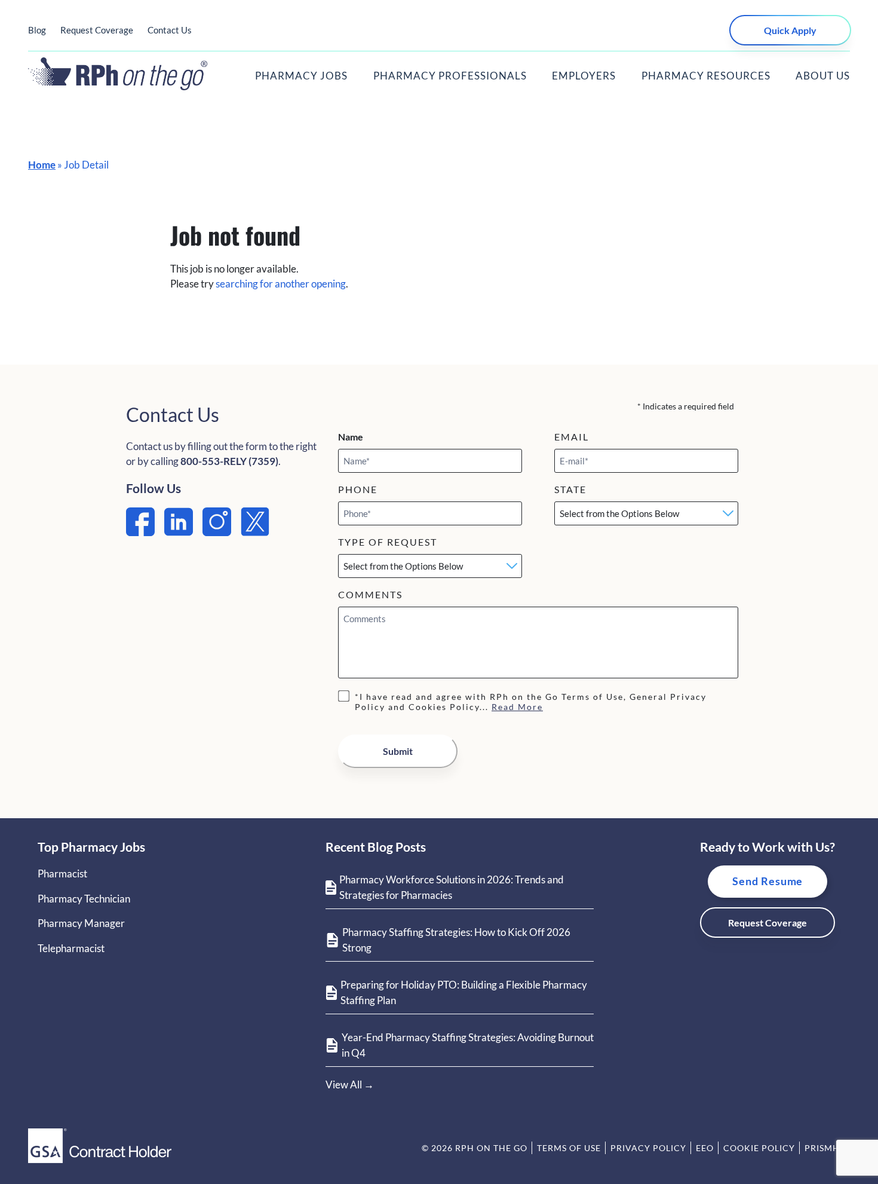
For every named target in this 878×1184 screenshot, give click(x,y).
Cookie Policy (759, 1148)
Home (42, 164)
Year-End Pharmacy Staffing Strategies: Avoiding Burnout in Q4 (468, 1045)
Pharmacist (62, 873)
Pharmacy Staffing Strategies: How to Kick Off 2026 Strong (456, 940)
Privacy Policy (648, 1148)
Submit (398, 751)
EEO (705, 1148)
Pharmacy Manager (81, 923)
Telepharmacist (71, 948)
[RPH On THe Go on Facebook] (140, 532)
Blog (37, 30)
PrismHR (825, 1148)
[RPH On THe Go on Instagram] (216, 532)
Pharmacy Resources (705, 75)
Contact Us (170, 30)
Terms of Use (569, 1148)
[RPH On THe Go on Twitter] (255, 532)
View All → (350, 1084)
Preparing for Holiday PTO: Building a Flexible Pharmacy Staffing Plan (463, 992)
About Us (823, 75)
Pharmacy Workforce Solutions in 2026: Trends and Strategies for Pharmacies (451, 887)
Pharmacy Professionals (450, 75)
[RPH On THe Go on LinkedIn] (178, 532)
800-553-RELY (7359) (229, 461)
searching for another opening (281, 283)
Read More (517, 707)
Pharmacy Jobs (301, 75)
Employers (584, 75)
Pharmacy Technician (84, 898)
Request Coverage (96, 30)
